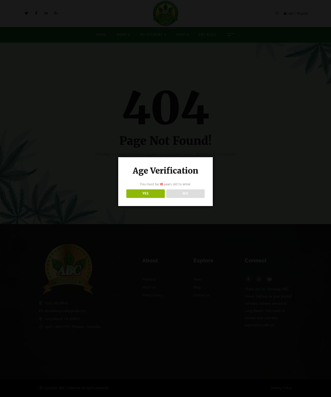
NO (185, 194)
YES (145, 194)
